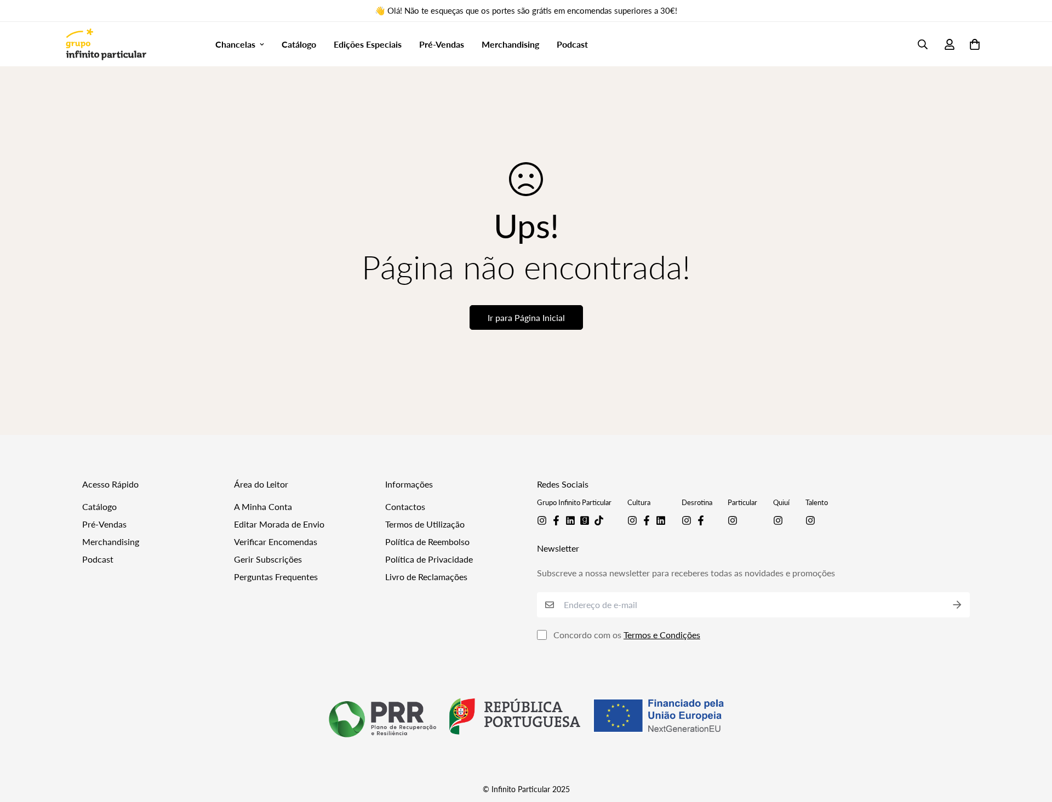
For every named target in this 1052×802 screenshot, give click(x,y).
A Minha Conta (263, 506)
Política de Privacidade (429, 559)
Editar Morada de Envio (279, 524)
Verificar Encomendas (275, 541)
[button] (972, 44)
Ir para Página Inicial (526, 317)
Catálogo (299, 44)
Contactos (405, 506)
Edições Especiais (368, 44)
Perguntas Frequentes (276, 576)
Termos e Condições (662, 634)
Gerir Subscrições (268, 559)
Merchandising (510, 44)
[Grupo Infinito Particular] (106, 44)
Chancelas (235, 44)
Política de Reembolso (427, 541)
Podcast (572, 44)
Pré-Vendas (441, 44)
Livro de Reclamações (426, 576)
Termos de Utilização (425, 524)
